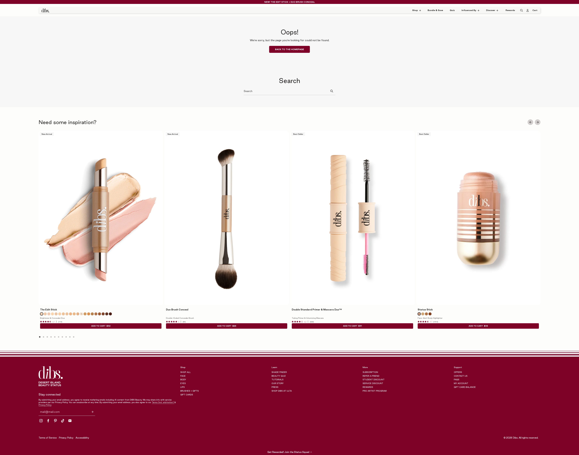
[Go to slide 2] (43, 337)
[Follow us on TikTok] (62, 420)
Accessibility (82, 437)
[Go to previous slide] (530, 122)
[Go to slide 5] (55, 337)
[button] (289, 452)
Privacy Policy (45, 405)
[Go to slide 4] (51, 337)
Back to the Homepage (289, 49)
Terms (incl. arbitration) (163, 402)
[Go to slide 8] (66, 337)
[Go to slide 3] (47, 337)
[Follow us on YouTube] (70, 420)
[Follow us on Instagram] (41, 420)
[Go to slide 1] (40, 337)
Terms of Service (48, 437)
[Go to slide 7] (62, 337)
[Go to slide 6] (58, 337)
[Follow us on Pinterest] (55, 420)
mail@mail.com (50, 412)
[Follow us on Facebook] (48, 420)
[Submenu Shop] (421, 10)
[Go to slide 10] (74, 337)
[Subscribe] (92, 412)
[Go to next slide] (537, 122)
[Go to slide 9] (70, 337)
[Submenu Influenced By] (479, 10)
